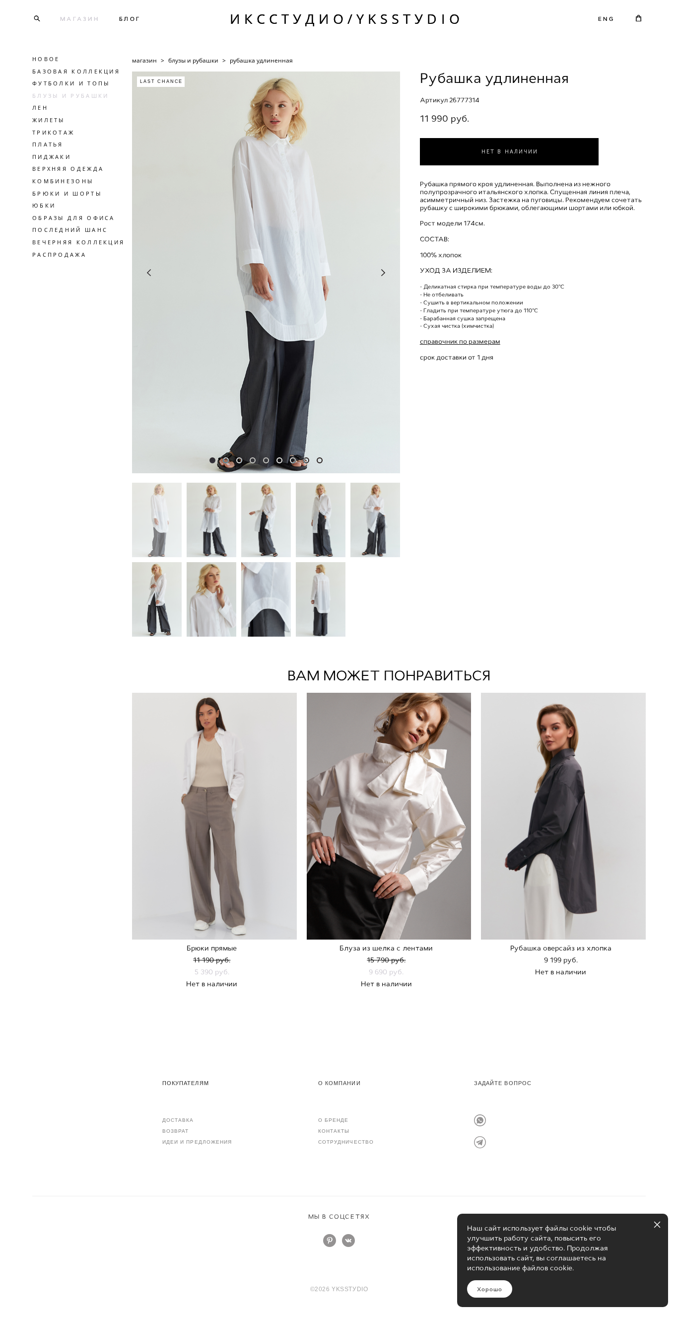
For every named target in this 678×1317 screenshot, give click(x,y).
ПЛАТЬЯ (48, 144)
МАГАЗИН (79, 18)
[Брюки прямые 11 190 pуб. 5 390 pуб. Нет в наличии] (214, 816)
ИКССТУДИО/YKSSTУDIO (339, 18)
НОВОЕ (46, 59)
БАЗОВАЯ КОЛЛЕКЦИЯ (76, 71)
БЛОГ (130, 18)
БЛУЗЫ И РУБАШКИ (70, 95)
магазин (144, 60)
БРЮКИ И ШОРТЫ (67, 193)
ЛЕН (40, 107)
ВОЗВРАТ (175, 1131)
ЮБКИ (44, 205)
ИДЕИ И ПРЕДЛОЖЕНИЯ (197, 1142)
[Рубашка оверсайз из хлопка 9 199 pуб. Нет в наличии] (563, 816)
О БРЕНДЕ (333, 1120)
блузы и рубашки (193, 60)
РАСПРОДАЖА (59, 254)
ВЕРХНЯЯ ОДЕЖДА (68, 168)
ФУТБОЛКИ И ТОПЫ (71, 83)
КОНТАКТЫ (334, 1131)
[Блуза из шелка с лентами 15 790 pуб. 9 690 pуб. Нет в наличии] (389, 816)
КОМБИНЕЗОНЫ (62, 181)
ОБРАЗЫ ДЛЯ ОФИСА (73, 217)
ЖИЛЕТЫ (48, 120)
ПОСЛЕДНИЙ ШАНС (70, 229)
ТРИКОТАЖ (53, 132)
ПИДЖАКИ (51, 156)
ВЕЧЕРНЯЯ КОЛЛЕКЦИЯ (78, 242)
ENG (606, 18)
